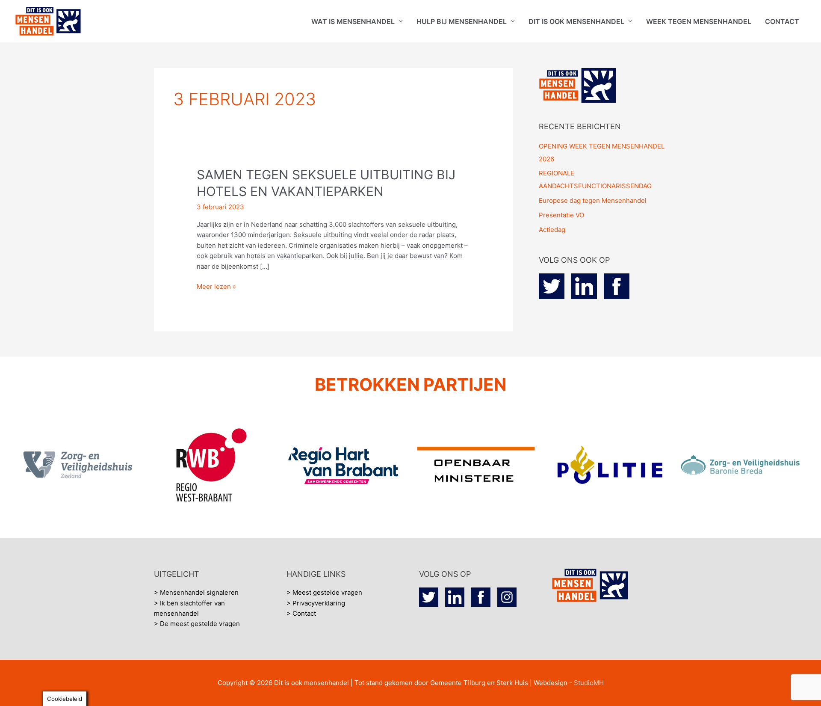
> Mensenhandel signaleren (196, 592)
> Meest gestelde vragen (324, 592)
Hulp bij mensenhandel (461, 21)
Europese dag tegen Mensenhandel (593, 200)
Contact (782, 21)
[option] (79, 465)
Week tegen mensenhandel (698, 21)
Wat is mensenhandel (353, 21)
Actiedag (552, 229)
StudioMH (589, 683)
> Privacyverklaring (315, 603)
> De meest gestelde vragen (197, 624)
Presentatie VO (561, 215)
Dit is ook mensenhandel (576, 21)
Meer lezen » (216, 286)
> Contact (301, 613)
